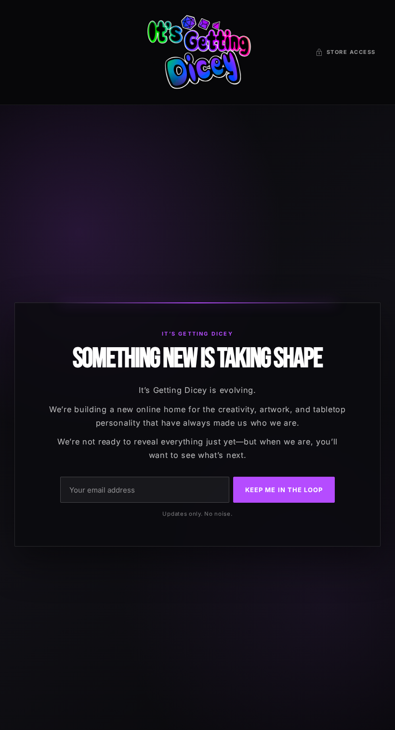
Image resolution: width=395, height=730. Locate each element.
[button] (346, 52)
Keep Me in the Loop (284, 490)
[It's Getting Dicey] (197, 52)
